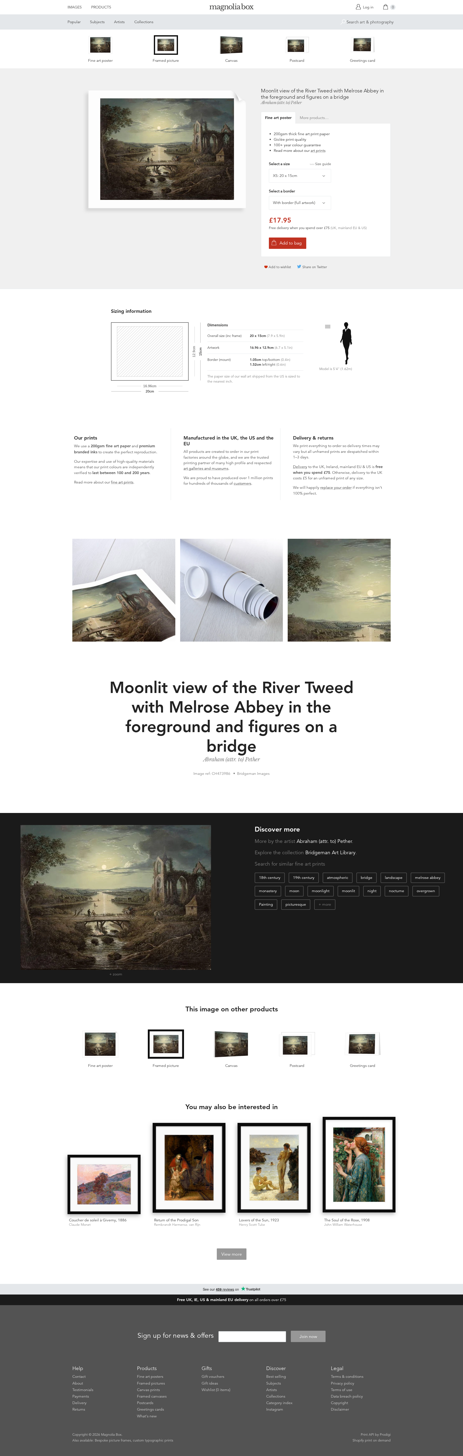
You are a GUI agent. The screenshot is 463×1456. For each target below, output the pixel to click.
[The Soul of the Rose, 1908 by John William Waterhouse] (359, 1165)
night (372, 891)
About (77, 1383)
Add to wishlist (280, 267)
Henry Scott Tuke (252, 1225)
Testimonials (82, 1389)
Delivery (300, 466)
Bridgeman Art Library (330, 852)
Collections (143, 22)
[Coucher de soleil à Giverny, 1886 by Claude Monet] (104, 1184)
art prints (318, 150)
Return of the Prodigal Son (176, 1220)
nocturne (396, 891)
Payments (80, 1396)
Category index (279, 1402)
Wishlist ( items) (216, 1389)
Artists (119, 22)
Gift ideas (210, 1383)
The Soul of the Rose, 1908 (347, 1220)
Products (101, 7)
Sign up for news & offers (175, 1336)
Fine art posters (150, 1376)
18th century (269, 877)
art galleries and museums (206, 468)
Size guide (323, 164)
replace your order (336, 487)
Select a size (300, 163)
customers (242, 483)
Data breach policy (347, 1396)
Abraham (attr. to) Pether (281, 102)
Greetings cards (150, 1409)
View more (231, 1254)
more (326, 904)
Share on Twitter (314, 267)
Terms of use (341, 1389)
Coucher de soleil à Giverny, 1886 (98, 1220)
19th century (303, 877)
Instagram (274, 1409)
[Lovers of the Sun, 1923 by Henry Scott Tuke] (274, 1168)
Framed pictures (151, 1383)
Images (75, 7)
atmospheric (337, 877)
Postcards (145, 1402)
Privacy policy (342, 1383)
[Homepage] (231, 8)
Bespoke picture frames (113, 1440)
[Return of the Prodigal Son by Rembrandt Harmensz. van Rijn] (189, 1168)
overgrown (426, 891)
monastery (268, 891)
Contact (79, 1376)
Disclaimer (340, 1409)
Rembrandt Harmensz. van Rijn (177, 1225)
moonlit (348, 891)
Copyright (339, 1402)
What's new (147, 1416)
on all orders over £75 (231, 1299)
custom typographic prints (153, 1440)
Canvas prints (148, 1389)
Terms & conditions (347, 1376)
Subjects (97, 22)
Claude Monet (80, 1225)
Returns (78, 1409)
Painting (266, 904)
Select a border (282, 191)
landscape (393, 877)
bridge (366, 877)
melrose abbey (428, 877)
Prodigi (385, 1434)
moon (294, 891)
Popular (74, 22)
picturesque (296, 904)
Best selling (276, 1376)
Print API (367, 1434)
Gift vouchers (213, 1376)
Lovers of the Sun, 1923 (259, 1220)
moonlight (320, 891)
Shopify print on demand (372, 1440)
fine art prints (122, 482)
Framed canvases (152, 1396)
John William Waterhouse (343, 1225)
